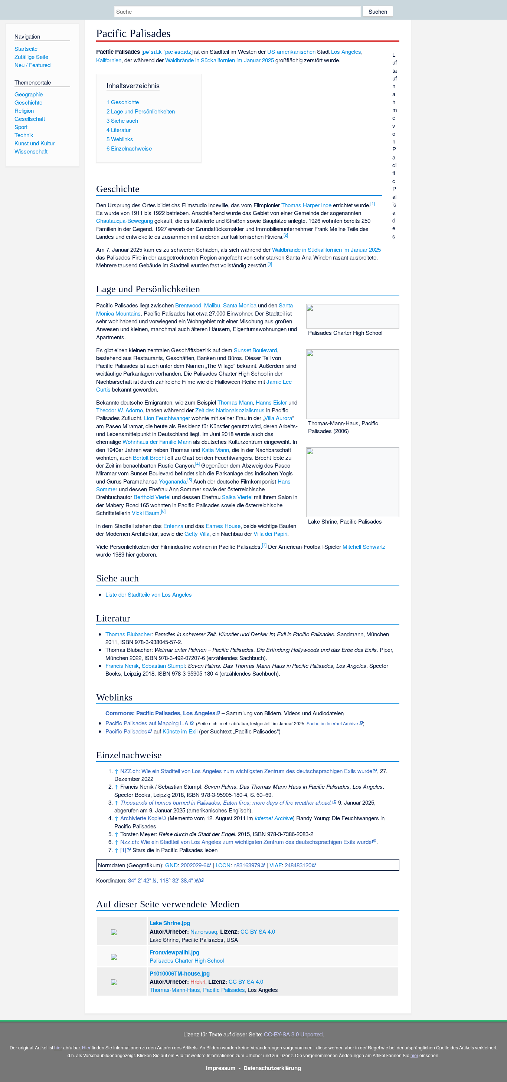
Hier (86, 1047)
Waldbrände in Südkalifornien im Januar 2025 (219, 60)
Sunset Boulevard (255, 350)
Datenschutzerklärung (272, 1068)
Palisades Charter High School (187, 960)
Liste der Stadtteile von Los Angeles (148, 594)
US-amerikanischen (291, 51)
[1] (123, 850)
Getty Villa (196, 533)
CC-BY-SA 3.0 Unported (293, 1034)
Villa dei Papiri (270, 533)
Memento (181, 818)
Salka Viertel (237, 497)
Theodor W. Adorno (119, 410)
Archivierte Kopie (140, 818)
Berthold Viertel (152, 497)
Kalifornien (108, 60)
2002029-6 (193, 865)
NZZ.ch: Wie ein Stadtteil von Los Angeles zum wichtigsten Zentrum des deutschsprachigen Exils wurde (246, 771)
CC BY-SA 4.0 (258, 931)
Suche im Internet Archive (332, 723)
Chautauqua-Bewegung (124, 220)
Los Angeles (346, 51)
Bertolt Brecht (149, 457)
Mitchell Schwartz (364, 546)
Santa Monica (239, 305)
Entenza (173, 526)
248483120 (298, 865)
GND (171, 865)
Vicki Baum (146, 513)
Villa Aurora (278, 418)
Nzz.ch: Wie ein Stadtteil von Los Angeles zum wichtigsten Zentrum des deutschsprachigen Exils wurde (246, 841)
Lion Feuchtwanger (167, 418)
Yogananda (172, 481)
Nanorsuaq (203, 931)
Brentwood (188, 305)
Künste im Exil (180, 731)
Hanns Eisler (271, 402)
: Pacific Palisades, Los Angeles (160, 713)
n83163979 (246, 865)
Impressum (221, 1068)
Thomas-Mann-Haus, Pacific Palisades (197, 989)
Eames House (223, 526)
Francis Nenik (122, 665)
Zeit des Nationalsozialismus (230, 410)
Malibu (212, 305)
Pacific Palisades (126, 731)
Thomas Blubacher (128, 634)
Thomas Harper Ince (306, 205)
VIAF (275, 865)
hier (58, 1047)
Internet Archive (274, 818)
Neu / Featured (32, 65)
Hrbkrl (197, 981)
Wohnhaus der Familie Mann (157, 441)
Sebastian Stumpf (163, 665)
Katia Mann (215, 449)
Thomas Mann (235, 402)
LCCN (223, 865)
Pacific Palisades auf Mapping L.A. (147, 723)
